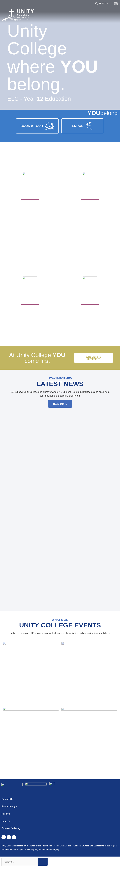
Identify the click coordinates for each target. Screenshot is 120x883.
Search (103, 3)
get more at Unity (30, 311)
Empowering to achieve (90, 207)
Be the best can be (90, 311)
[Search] (96, 3)
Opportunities (30, 297)
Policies (5, 814)
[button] (116, 15)
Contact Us (7, 799)
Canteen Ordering (10, 828)
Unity (30, 193)
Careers (5, 821)
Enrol (90, 297)
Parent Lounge (9, 806)
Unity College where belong (30, 210)
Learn (90, 193)
